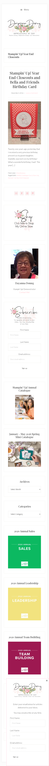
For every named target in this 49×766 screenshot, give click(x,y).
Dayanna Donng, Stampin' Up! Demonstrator (24, 28)
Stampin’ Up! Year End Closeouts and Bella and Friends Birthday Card (24, 80)
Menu (26, 10)
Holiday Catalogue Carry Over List (28, 175)
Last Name (24, 342)
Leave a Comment (32, 93)
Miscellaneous (20, 173)
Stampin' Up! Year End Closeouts (18, 178)
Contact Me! (24, 292)
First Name (24, 330)
